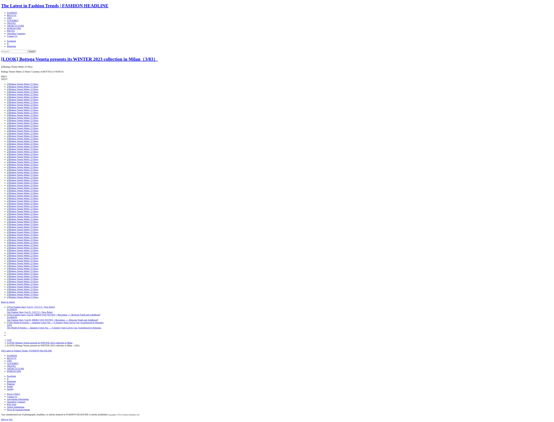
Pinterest (11, 384)
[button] (277, 76)
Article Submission (15, 407)
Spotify (10, 389)
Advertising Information (18, 399)
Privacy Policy (13, 394)
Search (32, 51)
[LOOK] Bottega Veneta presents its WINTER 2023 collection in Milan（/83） (79, 59)
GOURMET (13, 20)
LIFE (9, 18)
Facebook (11, 41)
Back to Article (8, 302)
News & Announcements (18, 409)
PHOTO (11, 31)
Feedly (10, 386)
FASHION (12, 13)
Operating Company (16, 33)
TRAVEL (11, 23)
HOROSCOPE (14, 28)
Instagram (11, 46)
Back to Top (6, 419)
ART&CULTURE (15, 26)
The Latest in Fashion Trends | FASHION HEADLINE (54, 5)
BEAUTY (12, 15)
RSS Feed (11, 404)
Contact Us (12, 36)
